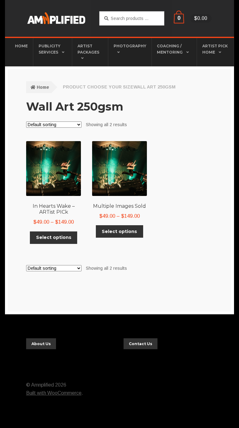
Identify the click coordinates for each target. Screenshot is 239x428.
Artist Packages (88, 49)
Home (43, 87)
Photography (130, 46)
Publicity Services (49, 49)
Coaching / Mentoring (170, 49)
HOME (21, 46)
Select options (53, 237)
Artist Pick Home (215, 49)
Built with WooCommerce (54, 393)
